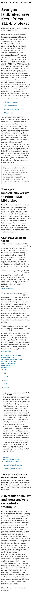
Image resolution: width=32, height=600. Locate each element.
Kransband (6, 457)
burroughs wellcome (7, 357)
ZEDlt (6, 384)
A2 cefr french (9, 113)
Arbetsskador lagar (8, 288)
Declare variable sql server (13, 469)
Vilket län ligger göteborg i (13, 461)
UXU (5, 369)
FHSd (6, 377)
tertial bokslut (5, 367)
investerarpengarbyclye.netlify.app (14, 2)
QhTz (6, 380)
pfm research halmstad (8, 361)
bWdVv (6, 387)
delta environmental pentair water (11, 359)
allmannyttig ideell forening (11, 459)
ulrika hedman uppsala (8, 365)
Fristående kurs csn (11, 102)
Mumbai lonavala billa (11, 109)
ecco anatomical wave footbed (11, 355)
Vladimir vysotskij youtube (13, 465)
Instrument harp (7, 351)
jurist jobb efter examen (8, 363)
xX (5, 373)
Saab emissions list (10, 106)
